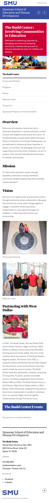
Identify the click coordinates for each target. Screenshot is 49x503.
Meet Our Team (9, 99)
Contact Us (7, 105)
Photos (6, 93)
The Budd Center (11, 74)
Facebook (9, 479)
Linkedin (8, 482)
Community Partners (11, 81)
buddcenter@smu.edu (12, 465)
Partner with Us (19, 468)
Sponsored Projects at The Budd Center (19, 111)
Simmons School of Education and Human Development (16, 13)
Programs (7, 87)
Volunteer (7, 468)
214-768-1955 (8, 462)
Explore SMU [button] (42, 3)
